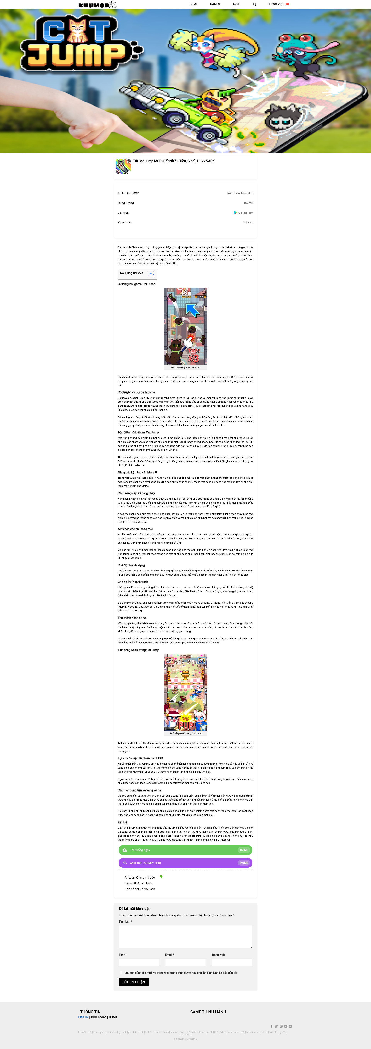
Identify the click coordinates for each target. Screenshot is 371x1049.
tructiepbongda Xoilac (105, 1032)
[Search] (254, 4)
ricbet (265, 1032)
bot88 (141, 1032)
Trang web (218, 955)
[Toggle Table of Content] (149, 274)
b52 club (273, 1032)
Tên (122, 955)
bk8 (216, 1032)
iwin (182, 1032)
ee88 (210, 1032)
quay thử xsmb (185, 1034)
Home (193, 4)
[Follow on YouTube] (285, 1026)
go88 (282, 1032)
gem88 (123, 1032)
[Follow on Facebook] (271, 1026)
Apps (236, 4)
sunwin (174, 1032)
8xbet (222, 1032)
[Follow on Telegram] (290, 1026)
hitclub (156, 1032)
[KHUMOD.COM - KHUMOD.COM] (97, 4)
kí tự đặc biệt (85, 1032)
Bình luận (125, 921)
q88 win (201, 1032)
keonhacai (233, 1032)
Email (169, 955)
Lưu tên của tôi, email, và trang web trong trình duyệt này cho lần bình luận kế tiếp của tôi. (181, 972)
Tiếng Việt (276, 4)
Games (215, 4)
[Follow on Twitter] (276, 1026)
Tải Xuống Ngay (140, 850)
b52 (188, 1032)
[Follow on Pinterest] (281, 1026)
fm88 (148, 1032)
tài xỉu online (253, 1032)
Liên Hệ (83, 1017)
